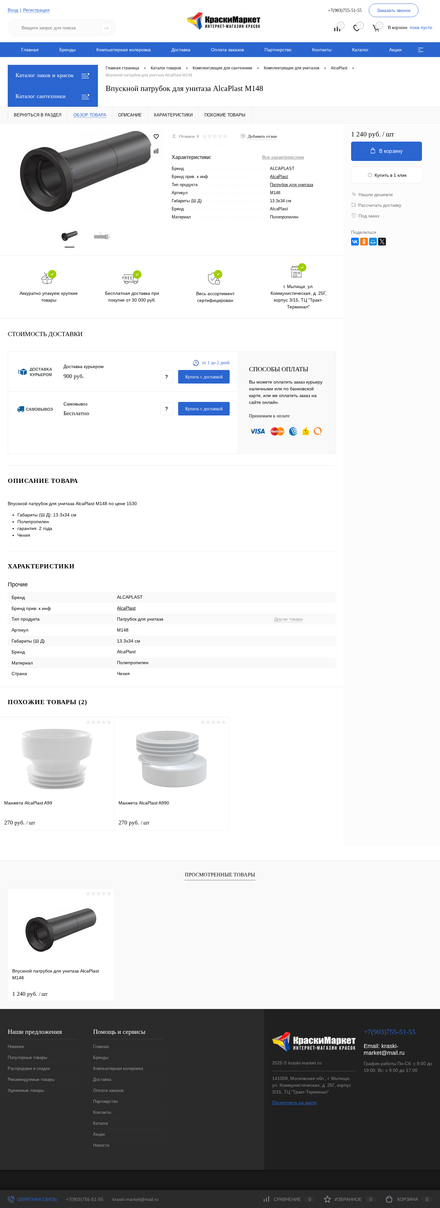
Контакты (321, 49)
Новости (101, 1145)
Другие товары (288, 619)
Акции (395, 49)
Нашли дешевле (376, 194)
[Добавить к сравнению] (156, 151)
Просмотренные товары (220, 874)
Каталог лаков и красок (44, 75)
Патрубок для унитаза (291, 184)
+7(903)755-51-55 (84, 1199)
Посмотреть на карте (294, 1102)
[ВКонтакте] (355, 241)
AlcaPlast (279, 176)
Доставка (180, 49)
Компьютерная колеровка (123, 49)
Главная (30, 49)
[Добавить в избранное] (156, 137)
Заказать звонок (393, 10)
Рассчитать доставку (379, 205)
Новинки (16, 1046)
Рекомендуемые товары (31, 1079)
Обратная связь (36, 1199)
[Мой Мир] (373, 241)
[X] (382, 241)
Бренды (67, 49)
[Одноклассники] (364, 241)
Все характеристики (283, 157)
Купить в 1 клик (391, 175)
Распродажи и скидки (29, 1068)
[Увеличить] (86, 171)
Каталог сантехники (40, 96)
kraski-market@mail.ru (384, 1049)
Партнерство (278, 49)
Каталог (360, 49)
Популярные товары (27, 1057)
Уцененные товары (26, 1090)
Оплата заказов (227, 49)
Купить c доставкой (204, 376)
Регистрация (36, 10)
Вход (13, 10)
